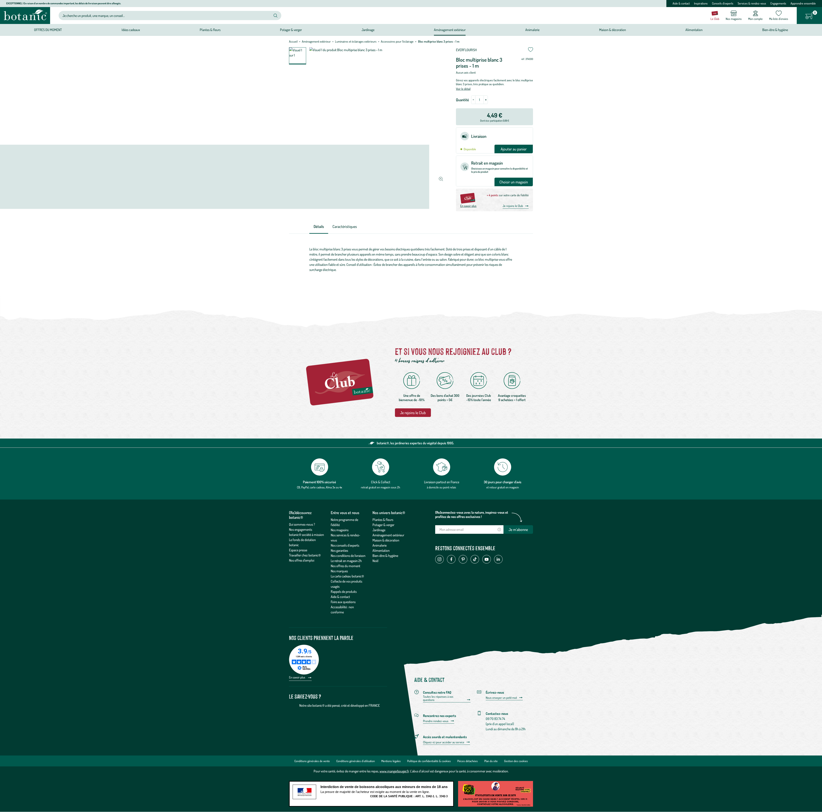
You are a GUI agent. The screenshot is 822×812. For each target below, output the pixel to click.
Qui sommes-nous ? (302, 524)
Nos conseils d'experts (345, 545)
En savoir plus (468, 206)
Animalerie (379, 545)
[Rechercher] (275, 16)
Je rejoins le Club (513, 206)
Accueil (293, 41)
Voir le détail (463, 88)
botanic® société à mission (306, 534)
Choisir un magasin (513, 182)
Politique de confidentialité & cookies (429, 761)
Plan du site (491, 761)
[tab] (318, 227)
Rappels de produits (344, 591)
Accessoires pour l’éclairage (397, 41)
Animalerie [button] (532, 30)
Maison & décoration (385, 540)
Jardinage (378, 530)
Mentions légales (391, 761)
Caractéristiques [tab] (344, 226)
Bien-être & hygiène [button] (775, 30)
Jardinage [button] (368, 30)
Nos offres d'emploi (301, 560)
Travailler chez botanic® (305, 555)
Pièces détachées (467, 761)
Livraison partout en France (441, 482)
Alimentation (381, 550)
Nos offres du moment (345, 566)
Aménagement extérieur (316, 41)
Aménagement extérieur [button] (450, 30)
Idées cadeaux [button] (131, 30)
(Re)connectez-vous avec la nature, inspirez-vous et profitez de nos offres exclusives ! (471, 514)
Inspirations (701, 3)
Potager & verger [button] (291, 30)
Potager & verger (383, 525)
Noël (375, 561)
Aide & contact (681, 3)
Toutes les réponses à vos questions (438, 698)
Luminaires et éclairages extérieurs (356, 41)
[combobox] (166, 15)
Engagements (778, 3)
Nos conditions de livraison (348, 555)
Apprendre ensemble (803, 3)
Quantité (462, 99)
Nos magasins (339, 530)
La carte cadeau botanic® (347, 576)
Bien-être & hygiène (385, 555)
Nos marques (339, 571)
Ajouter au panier (514, 149)
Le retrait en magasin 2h (346, 561)
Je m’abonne (518, 529)
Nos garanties (339, 550)
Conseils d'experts (722, 3)
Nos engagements (300, 529)
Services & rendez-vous (752, 3)
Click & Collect (380, 482)
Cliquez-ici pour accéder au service (443, 742)
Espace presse (298, 550)
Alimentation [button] (694, 30)
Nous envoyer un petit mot (501, 697)
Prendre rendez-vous (435, 721)
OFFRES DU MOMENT (48, 30)
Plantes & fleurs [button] (210, 30)
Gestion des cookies (516, 761)
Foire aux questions (343, 602)
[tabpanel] (411, 259)
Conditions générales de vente (312, 761)
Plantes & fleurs (382, 520)
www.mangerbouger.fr (394, 771)
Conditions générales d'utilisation (355, 761)
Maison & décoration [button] (612, 30)
